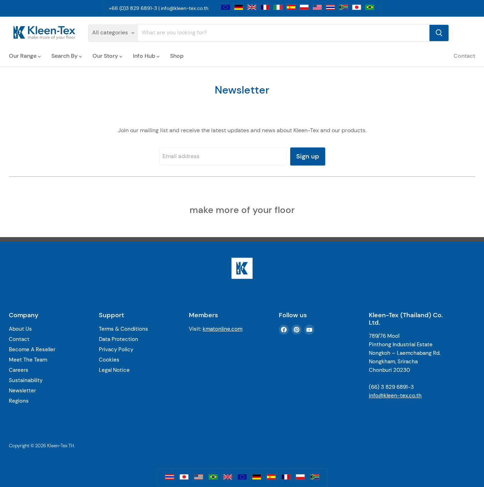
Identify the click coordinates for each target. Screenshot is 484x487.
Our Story (105, 56)
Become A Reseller (32, 349)
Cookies (109, 359)
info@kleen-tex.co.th (184, 8)
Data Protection (118, 339)
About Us (20, 328)
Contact (464, 56)
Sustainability (26, 380)
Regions (19, 400)
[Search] (439, 33)
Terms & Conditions (123, 328)
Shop (177, 56)
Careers (18, 370)
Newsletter (22, 390)
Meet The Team (28, 359)
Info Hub (145, 56)
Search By (65, 56)
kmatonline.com (222, 328)
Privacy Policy (116, 349)
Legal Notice (114, 370)
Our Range (23, 56)
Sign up (307, 156)
